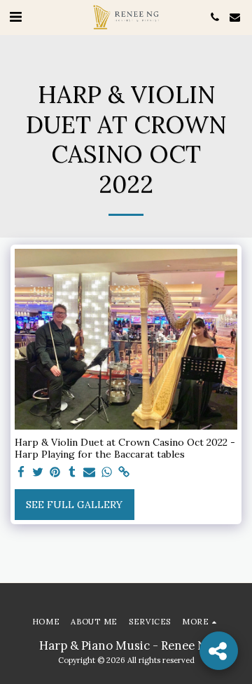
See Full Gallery (74, 504)
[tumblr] (72, 472)
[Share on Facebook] (21, 472)
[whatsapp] (107, 472)
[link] (124, 472)
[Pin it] (55, 472)
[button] (15, 16)
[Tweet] (38, 472)
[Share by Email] (89, 472)
